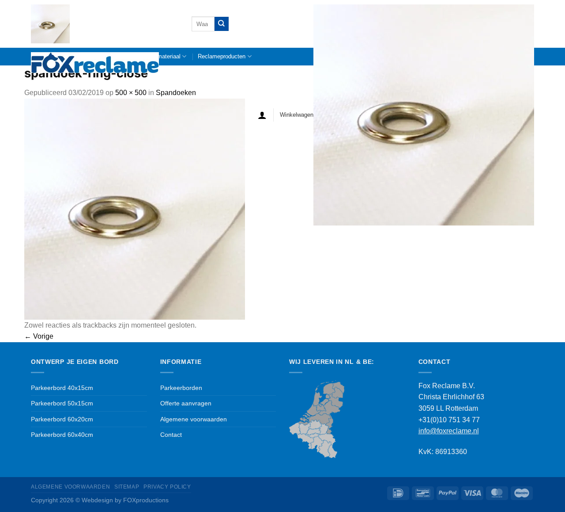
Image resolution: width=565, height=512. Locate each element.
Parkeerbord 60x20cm (62, 419)
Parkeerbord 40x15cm (62, 387)
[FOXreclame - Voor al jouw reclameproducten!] (104, 38)
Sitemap (126, 487)
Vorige (38, 336)
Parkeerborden (181, 387)
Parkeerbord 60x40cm (62, 434)
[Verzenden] (222, 24)
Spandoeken (176, 92)
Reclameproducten (221, 56)
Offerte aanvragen (185, 403)
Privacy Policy (167, 487)
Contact (171, 434)
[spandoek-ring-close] (134, 208)
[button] (262, 115)
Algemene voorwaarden (193, 419)
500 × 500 (131, 92)
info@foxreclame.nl (448, 431)
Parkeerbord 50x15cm (62, 403)
